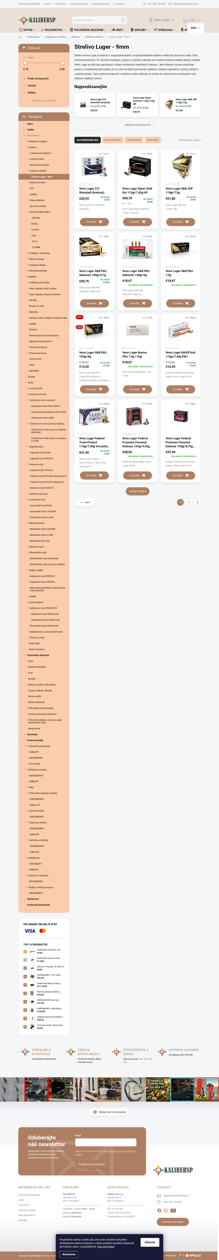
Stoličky (33, 324)
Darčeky (33, 300)
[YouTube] (173, 1210)
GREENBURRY (36, 758)
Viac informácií (105, 1246)
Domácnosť (33, 899)
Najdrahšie (134, 140)
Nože (30, 382)
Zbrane (31, 376)
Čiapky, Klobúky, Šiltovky (40, 690)
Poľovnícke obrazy (38, 347)
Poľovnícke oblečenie (38, 655)
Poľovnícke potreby (37, 270)
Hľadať (123, 20)
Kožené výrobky (35, 740)
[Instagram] (165, 1210)
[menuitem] (27, 30)
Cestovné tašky (36, 810)
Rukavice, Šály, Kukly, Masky (42, 684)
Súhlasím (150, 1242)
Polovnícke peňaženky (39, 746)
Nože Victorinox (37, 649)
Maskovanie (34, 728)
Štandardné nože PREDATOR (44, 626)
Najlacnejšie (113, 140)
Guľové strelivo (37, 159)
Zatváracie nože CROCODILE (45, 406)
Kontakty (119, 4)
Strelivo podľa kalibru (40, 212)
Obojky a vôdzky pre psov (40, 887)
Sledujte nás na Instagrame (112, 1112)
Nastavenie (69, 1254)
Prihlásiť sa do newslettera (92, 1164)
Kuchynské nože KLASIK (42, 517)
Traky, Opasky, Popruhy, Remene (45, 294)
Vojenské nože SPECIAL (41, 458)
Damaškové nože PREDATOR (45, 620)
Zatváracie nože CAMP (42, 417)
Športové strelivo (38, 206)
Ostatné (33, 329)
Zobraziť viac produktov (138, 125)
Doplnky (32, 276)
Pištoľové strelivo (38, 171)
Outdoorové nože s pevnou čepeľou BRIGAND (48, 431)
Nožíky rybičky (36, 570)
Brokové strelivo (38, 182)
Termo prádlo (34, 696)
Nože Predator (36, 602)
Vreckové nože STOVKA (41, 470)
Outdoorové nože (37, 394)
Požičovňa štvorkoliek (38, 905)
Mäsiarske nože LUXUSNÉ (42, 529)
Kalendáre (34, 370)
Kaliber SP (35, 805)
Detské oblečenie (36, 702)
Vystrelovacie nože (38, 494)
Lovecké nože (35, 388)
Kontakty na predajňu (173, 1222)
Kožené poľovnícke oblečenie (42, 714)
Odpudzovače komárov (40, 341)
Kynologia (32, 734)
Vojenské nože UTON (40, 452)
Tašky (31, 787)
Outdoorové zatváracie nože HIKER (48, 412)
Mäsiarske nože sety (40, 541)
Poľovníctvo (33, 135)
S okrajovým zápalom (40, 153)
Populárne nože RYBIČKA (42, 582)
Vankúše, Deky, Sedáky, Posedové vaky (48, 318)
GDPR (48, 4)
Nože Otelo (34, 643)
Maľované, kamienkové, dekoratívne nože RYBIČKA (47, 589)
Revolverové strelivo (39, 165)
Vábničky (33, 312)
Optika (30, 129)
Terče (31, 365)
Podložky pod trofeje (39, 282)
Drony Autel (35, 359)
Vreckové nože (36, 464)
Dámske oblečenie (37, 667)
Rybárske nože (36, 546)
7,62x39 (35, 229)
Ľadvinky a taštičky (38, 840)
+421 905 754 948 (172, 1202)
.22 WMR (35, 247)
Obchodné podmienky (29, 4)
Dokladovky (34, 858)
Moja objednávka (101, 4)
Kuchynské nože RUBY (41, 505)
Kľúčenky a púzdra (37, 769)
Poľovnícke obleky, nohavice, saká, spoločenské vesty (45, 721)
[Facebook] (159, 1210)
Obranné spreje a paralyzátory (44, 335)
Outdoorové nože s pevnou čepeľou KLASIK (48, 439)
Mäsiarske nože (36, 523)
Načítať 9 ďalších (137, 491)
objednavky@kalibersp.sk (176, 1195)
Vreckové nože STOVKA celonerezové (48, 476)
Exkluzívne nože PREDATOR (43, 608)
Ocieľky (32, 596)
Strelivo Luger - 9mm (42, 176)
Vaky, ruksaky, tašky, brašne (42, 288)
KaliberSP (33, 752)
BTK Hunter (34, 763)
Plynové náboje (36, 259)
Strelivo (32, 147)
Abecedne (152, 140)
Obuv (30, 661)
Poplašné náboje (37, 265)
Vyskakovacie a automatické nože (46, 631)
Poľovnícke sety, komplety (41, 708)
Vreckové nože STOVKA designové (47, 482)
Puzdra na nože (36, 637)
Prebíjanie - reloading (39, 253)
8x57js (34, 223)
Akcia (30, 124)
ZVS (32, 188)
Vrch (30, 673)
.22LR (34, 241)
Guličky (33, 194)
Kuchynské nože (37, 499)
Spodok (32, 678)
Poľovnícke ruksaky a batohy (43, 793)
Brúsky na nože (36, 306)
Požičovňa (60, 4)
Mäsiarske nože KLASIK (41, 535)
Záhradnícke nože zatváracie (44, 558)
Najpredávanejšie (87, 140)
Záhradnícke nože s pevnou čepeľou (47, 564)
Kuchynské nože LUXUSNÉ (43, 511)
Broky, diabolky (37, 200)
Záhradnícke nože (37, 552)
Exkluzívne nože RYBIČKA (42, 576)
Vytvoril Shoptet (168, 1255)
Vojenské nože (36, 446)
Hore (87, 502)
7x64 (33, 235)
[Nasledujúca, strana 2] (188, 502)
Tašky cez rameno (38, 822)
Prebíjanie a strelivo (37, 141)
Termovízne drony (37, 353)
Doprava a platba (79, 4)
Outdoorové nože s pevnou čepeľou (47, 423)
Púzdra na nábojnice (38, 875)
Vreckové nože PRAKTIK (42, 488)
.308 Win (35, 218)
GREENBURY (35, 864)
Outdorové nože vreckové (42, 400)
